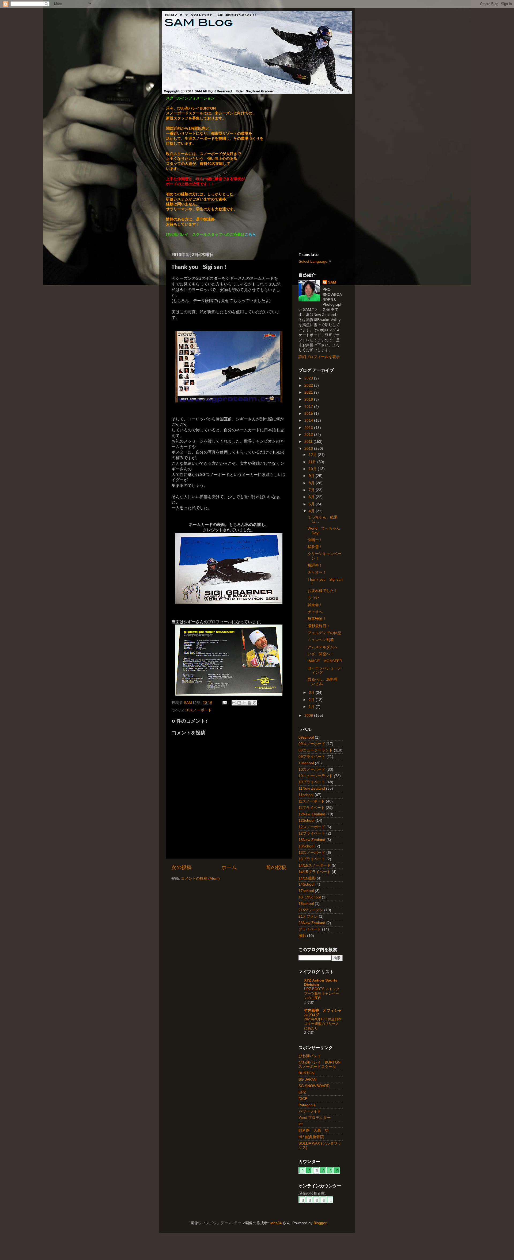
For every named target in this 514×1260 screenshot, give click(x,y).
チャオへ (315, 612)
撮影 (302, 936)
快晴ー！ (315, 540)
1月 (312, 707)
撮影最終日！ (319, 626)
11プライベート (311, 808)
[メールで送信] (234, 702)
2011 (308, 442)
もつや (313, 598)
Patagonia (307, 1105)
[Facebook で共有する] (249, 702)
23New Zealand (311, 923)
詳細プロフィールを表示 (319, 357)
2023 (309, 378)
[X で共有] (244, 702)
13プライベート (311, 859)
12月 (313, 455)
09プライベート (311, 757)
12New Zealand (311, 814)
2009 (309, 716)
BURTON (306, 1073)
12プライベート (311, 833)
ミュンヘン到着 (321, 640)
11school (305, 795)
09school (306, 737)
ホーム (229, 867)
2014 (309, 420)
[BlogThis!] (239, 702)
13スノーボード (311, 853)
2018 (309, 399)
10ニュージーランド (315, 776)
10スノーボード (198, 710)
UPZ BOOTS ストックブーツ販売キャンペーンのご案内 (321, 993)
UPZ (302, 1092)
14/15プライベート (314, 872)
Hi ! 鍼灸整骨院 (311, 1137)
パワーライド (309, 1111)
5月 (312, 504)
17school (306, 891)
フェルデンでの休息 (324, 633)
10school (306, 763)
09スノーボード (311, 744)
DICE (302, 1099)
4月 (312, 511)
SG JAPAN (307, 1079)
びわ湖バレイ (309, 1056)
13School (306, 846)
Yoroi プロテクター (314, 1118)
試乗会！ (315, 605)
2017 (309, 407)
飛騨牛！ (315, 565)
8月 (312, 483)
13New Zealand (311, 840)
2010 (309, 449)
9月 (312, 476)
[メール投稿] (224, 703)
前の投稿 (276, 867)
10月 (313, 469)
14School (306, 884)
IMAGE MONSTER (325, 661)
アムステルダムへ (323, 647)
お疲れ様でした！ (323, 591)
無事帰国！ (317, 619)
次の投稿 (181, 867)
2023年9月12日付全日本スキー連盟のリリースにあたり (323, 1023)
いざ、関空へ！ (321, 654)
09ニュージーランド (315, 750)
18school (306, 904)
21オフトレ (308, 916)
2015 (309, 414)
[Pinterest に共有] (254, 702)
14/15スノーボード (314, 865)
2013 (309, 428)
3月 (312, 693)
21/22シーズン (310, 910)
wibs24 (276, 1223)
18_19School (309, 897)
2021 (309, 392)
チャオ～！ (317, 572)
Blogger (319, 1223)
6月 (312, 497)
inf (300, 1124)
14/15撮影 (307, 878)
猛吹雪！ (315, 547)
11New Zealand (311, 788)
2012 (309, 435)
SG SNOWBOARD (314, 1086)
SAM (332, 282)
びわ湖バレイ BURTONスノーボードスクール (319, 1064)
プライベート (309, 929)
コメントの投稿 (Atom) (200, 879)
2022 (309, 385)
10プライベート (311, 782)
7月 (312, 490)
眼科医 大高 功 (313, 1131)
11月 (313, 462)
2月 (312, 700)
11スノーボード (311, 801)
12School (306, 821)
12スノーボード (311, 827)
